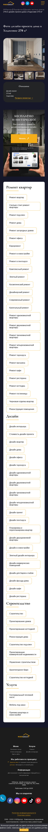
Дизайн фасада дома (19, 581)
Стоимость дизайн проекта (21, 434)
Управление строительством (22, 662)
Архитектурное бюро (18, 670)
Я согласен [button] (24, 830)
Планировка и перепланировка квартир (20, 529)
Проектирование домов (20, 621)
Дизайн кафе (15, 589)
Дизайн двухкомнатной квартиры (19, 484)
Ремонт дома (15, 223)
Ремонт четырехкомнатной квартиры (21, 346)
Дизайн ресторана (17, 596)
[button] (45, 828)
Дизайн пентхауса (17, 520)
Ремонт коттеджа (17, 386)
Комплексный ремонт (19, 269)
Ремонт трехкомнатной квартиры (19, 336)
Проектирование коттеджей (22, 629)
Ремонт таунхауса (17, 355)
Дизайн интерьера (17, 426)
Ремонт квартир (16, 197)
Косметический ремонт (19, 285)
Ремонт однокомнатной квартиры (20, 316)
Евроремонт (15, 246)
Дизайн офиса (15, 457)
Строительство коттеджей (21, 677)
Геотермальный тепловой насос (21, 696)
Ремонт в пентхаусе (18, 261)
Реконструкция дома (18, 637)
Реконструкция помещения (21, 409)
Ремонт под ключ (17, 215)
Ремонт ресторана (17, 378)
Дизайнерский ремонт (19, 292)
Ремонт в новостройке (19, 254)
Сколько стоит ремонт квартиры (19, 206)
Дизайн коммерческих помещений (19, 564)
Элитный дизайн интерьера (21, 555)
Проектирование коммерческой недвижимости (22, 653)
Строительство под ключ (20, 645)
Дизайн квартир (16, 442)
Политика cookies (24, 815)
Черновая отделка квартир (21, 401)
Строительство (16, 614)
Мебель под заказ (17, 705)
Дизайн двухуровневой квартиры (20, 539)
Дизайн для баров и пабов (21, 573)
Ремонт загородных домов (21, 231)
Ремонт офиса (16, 238)
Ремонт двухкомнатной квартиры (20, 326)
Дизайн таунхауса (17, 465)
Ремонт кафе (15, 371)
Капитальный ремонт (19, 308)
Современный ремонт (19, 300)
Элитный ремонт (17, 277)
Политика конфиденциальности (24, 813)
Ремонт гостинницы (18, 394)
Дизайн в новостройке (19, 548)
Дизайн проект (16, 512)
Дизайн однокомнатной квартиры (20, 474)
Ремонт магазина (17, 363)
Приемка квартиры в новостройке (18, 714)
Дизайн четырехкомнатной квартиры (21, 504)
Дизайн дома (15, 450)
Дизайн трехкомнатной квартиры (19, 494)
